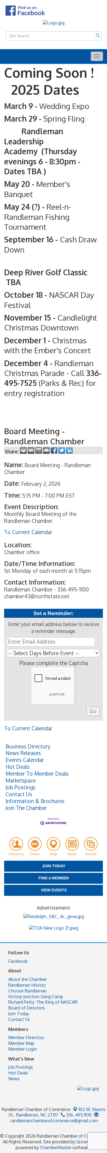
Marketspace (20, 780)
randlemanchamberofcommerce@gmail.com (53, 1120)
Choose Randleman (27, 991)
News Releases (23, 753)
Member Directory (26, 1037)
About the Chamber (27, 979)
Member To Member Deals (37, 773)
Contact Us (18, 794)
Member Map (21, 1043)
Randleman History (27, 985)
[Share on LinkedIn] (69, 450)
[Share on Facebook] (54, 450)
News (14, 1078)
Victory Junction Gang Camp (35, 996)
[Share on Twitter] (61, 450)
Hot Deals (17, 767)
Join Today (18, 1013)
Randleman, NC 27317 (57, 1112)
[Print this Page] (23, 450)
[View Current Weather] (46, 450)
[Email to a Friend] (31, 450)
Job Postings (20, 787)
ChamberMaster (55, 1147)
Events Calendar (24, 760)
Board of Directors (26, 1008)
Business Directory (27, 746)
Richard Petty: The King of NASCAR (42, 1002)
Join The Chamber (26, 808)
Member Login (22, 1049)
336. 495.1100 (78, 1115)
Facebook (18, 961)
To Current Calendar (28, 532)
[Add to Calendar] (38, 450)
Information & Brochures (34, 801)
